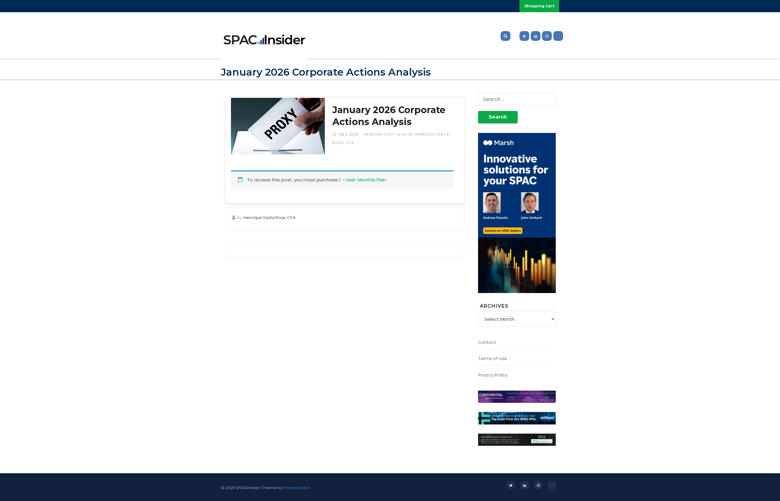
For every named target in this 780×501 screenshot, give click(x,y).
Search (498, 117)
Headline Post (379, 134)
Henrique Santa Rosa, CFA (269, 217)
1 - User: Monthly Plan (362, 180)
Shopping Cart (539, 6)
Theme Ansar (296, 488)
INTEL (402, 134)
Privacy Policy (493, 375)
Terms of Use (492, 359)
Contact (487, 342)
